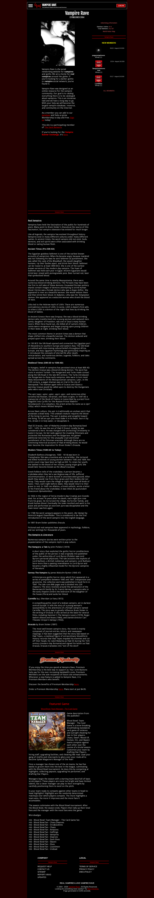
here (65, 134)
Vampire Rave (74, 887)
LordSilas (98, 83)
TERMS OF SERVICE (88, 866)
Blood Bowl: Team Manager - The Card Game (59, 709)
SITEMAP (42, 872)
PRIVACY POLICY (86, 869)
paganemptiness (98, 55)
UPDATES (42, 877)
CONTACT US (43, 869)
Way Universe (93, 889)
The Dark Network (53, 127)
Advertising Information (109, 23)
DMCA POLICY (85, 872)
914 (110, 27)
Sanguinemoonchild (98, 69)
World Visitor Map (109, 31)
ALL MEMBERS (108, 91)
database (46, 115)
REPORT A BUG (44, 875)
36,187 (111, 29)
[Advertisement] (59, 173)
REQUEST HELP (45, 866)
